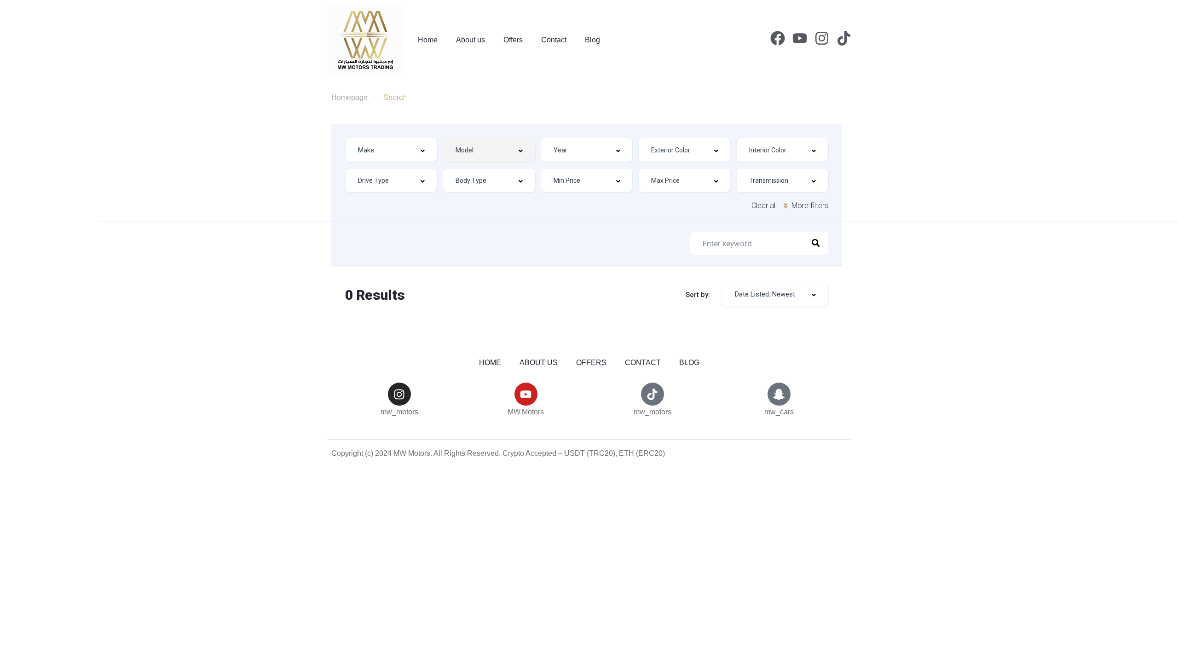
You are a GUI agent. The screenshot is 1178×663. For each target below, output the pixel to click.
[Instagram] (821, 38)
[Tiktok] (844, 38)
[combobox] (391, 150)
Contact (553, 40)
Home (428, 40)
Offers (513, 40)
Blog (592, 40)
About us (470, 40)
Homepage (349, 97)
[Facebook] (777, 38)
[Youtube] (799, 38)
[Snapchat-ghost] (779, 394)
